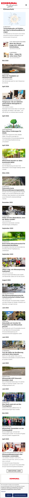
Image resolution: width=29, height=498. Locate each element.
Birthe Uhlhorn (19, 459)
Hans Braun (8, 164)
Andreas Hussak (9, 107)
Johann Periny (16, 57)
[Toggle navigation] (26, 5)
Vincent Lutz (8, 298)
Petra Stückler (16, 48)
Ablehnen (9, 495)
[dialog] (14, 490)
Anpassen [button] (3, 491)
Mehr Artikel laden (14, 471)
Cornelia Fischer (9, 457)
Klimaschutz (6, 26)
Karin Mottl (17, 457)
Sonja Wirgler (6, 461)
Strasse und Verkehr (8, 293)
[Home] (9, 5)
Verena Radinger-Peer (8, 459)
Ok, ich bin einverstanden (20, 495)
